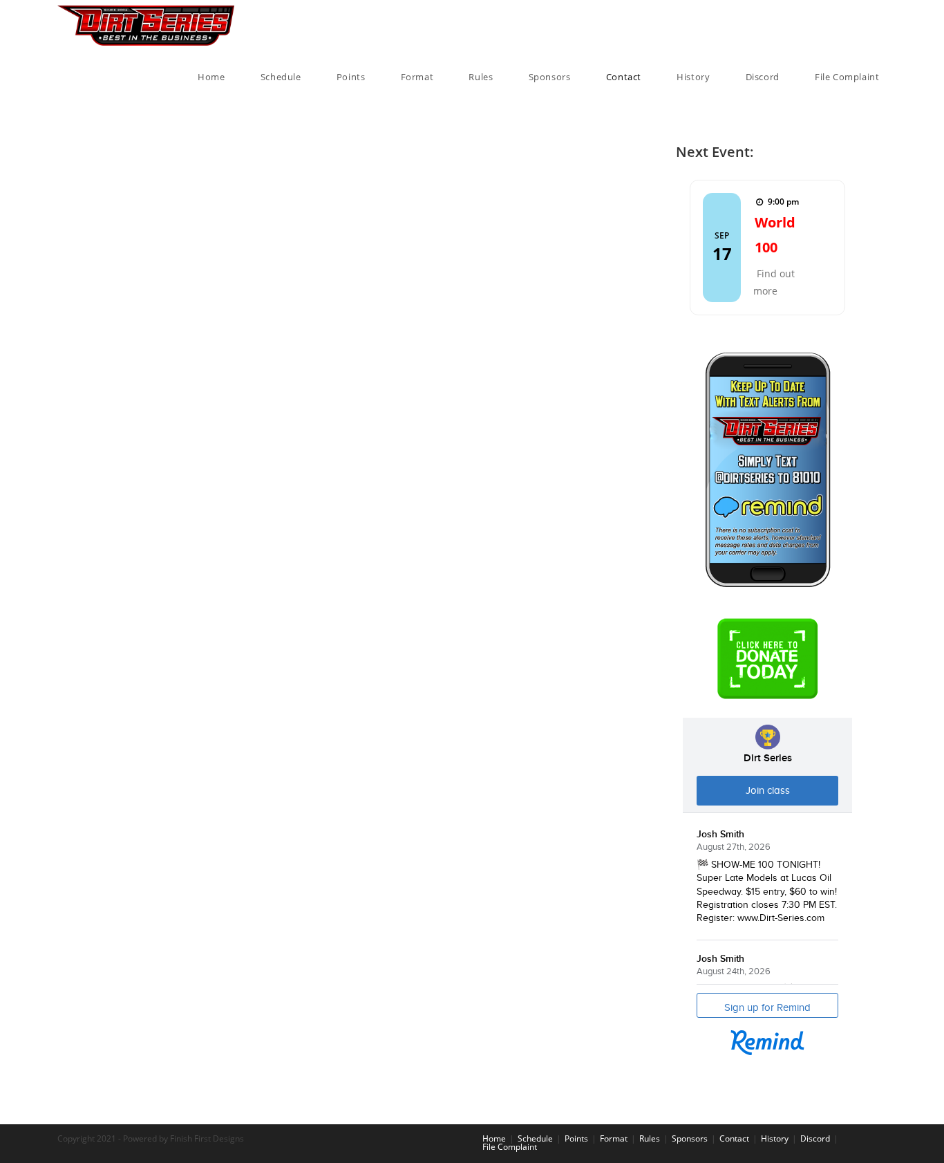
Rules (649, 1138)
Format (613, 1138)
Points (576, 1138)
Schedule (535, 1138)
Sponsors (690, 1138)
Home (494, 1138)
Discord (815, 1138)
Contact (734, 1138)
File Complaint (509, 1147)
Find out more (774, 282)
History (775, 1138)
